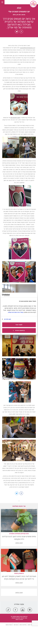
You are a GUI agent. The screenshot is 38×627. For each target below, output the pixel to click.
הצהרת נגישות (9, 624)
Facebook (21, 31)
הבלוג (19, 8)
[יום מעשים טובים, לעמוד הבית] (33, 4)
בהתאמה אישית (20, 330)
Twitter (16, 31)
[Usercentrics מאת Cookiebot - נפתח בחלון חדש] (9, 295)
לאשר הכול (19, 324)
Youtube (22, 610)
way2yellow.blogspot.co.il (27, 48)
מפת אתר (16, 624)
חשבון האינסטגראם (15, 117)
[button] (7, 5)
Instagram (29, 610)
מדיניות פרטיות (23, 624)
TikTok (8, 610)
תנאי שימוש (30, 624)
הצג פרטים (7, 319)
